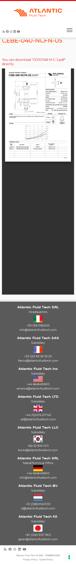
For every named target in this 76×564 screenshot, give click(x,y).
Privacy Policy (30, 559)
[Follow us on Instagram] (11, 31)
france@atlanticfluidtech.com (38, 360)
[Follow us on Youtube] (19, 31)
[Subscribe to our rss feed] (4, 31)
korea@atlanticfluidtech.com (38, 450)
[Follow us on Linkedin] (15, 31)
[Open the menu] (69, 30)
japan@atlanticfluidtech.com (38, 539)
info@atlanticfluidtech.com (38, 330)
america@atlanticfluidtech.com (38, 388)
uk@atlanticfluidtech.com (38, 419)
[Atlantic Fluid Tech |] (38, 12)
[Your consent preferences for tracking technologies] (69, 557)
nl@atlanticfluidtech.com (38, 508)
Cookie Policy (46, 559)
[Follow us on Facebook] (8, 31)
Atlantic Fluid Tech (26, 555)
